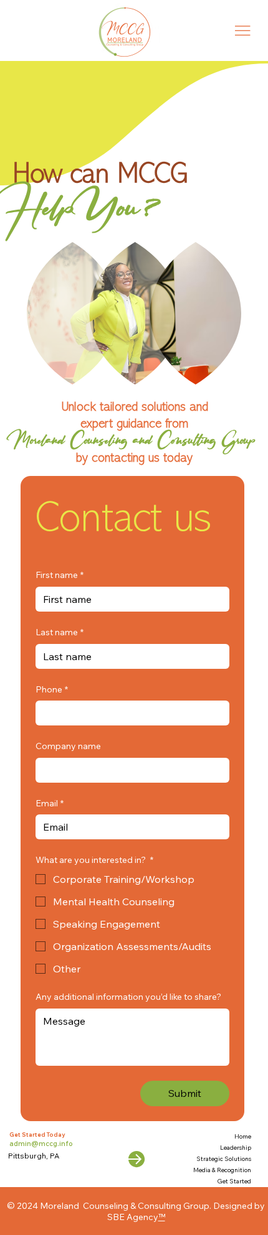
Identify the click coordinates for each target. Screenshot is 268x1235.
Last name (60, 632)
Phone (52, 689)
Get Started (234, 1181)
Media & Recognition (222, 1170)
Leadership (235, 1148)
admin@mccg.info (41, 1143)
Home (242, 1136)
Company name (68, 746)
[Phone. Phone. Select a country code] (55, 713)
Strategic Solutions (223, 1159)
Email (50, 803)
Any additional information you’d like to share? (128, 996)
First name (60, 574)
